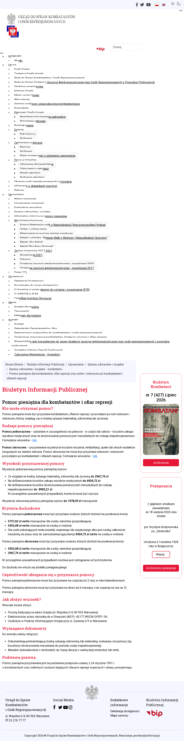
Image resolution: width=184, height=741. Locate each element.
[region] (92, 711)
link (34, 440)
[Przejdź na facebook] (54, 707)
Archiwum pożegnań (161, 568)
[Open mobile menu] (180, 10)
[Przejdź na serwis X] (60, 707)
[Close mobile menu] (1, 53)
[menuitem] (15, 56)
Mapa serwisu (119, 715)
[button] (173, 3)
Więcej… (161, 554)
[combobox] (125, 47)
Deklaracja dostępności (124, 711)
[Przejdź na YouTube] (65, 707)
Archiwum (161, 462)
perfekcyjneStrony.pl (146, 735)
